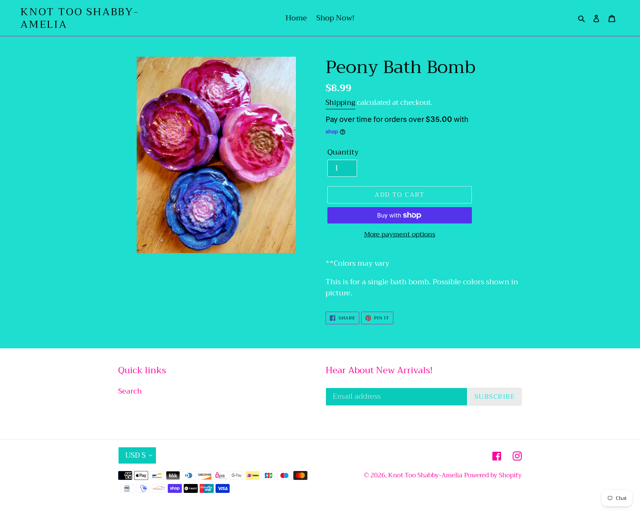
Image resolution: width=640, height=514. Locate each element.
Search (130, 391)
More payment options (399, 234)
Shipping (340, 102)
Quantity (343, 152)
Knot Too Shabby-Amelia (79, 18)
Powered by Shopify (493, 475)
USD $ (135, 455)
